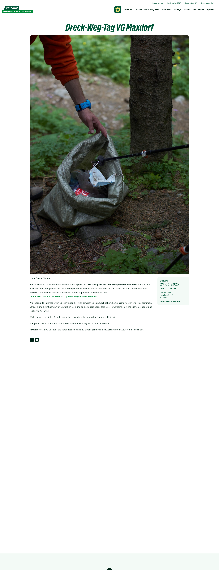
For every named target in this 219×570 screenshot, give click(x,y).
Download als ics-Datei (170, 301)
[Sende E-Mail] (37, 340)
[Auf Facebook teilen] (32, 340)
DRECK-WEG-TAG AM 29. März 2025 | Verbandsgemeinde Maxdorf (63, 296)
